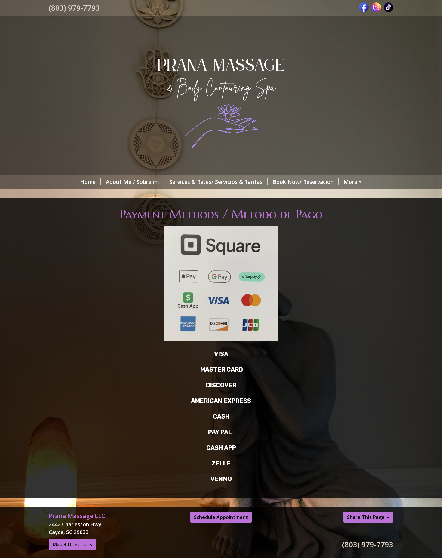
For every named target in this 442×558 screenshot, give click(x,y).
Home (88, 181)
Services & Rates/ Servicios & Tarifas (215, 181)
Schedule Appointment (221, 517)
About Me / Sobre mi (132, 181)
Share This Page (366, 517)
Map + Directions (72, 544)
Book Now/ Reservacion (303, 181)
